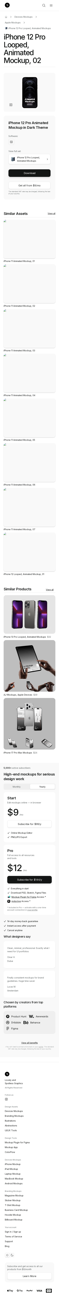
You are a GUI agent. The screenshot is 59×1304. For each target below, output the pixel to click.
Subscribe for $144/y (29, 879)
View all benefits (29, 1042)
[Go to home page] (6, 17)
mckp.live (16, 901)
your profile (32, 910)
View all (51, 213)
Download (29, 173)
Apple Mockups (13, 22)
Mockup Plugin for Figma (23, 897)
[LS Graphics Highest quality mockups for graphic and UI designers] (7, 5)
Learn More (29, 1276)
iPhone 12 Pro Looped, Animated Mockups (29, 28)
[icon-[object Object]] (44, 5)
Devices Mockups (24, 17)
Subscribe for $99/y (29, 824)
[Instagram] (6, 1099)
